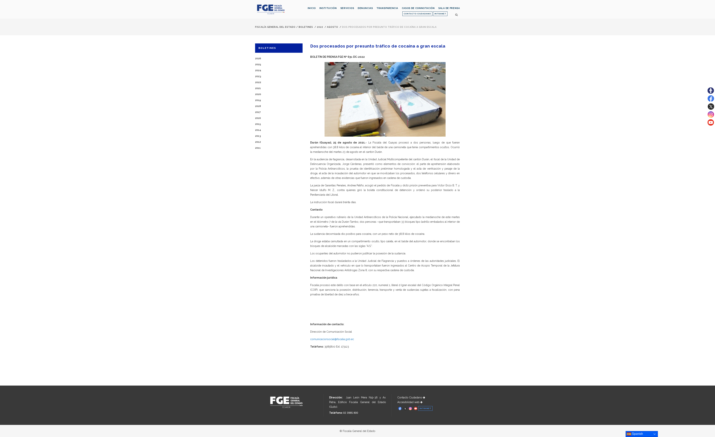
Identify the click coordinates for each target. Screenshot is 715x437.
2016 (258, 118)
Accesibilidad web (408, 402)
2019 (258, 100)
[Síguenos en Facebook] (711, 100)
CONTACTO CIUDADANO (417, 14)
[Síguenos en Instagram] (711, 116)
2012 (258, 142)
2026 (258, 58)
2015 (258, 124)
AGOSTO (332, 27)
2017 (258, 112)
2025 (258, 64)
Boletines (306, 27)
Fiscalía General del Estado (275, 27)
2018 (258, 106)
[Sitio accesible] (711, 92)
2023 (258, 76)
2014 (258, 130)
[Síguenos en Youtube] (711, 124)
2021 (258, 88)
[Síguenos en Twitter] (711, 108)
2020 (258, 94)
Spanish (637, 433)
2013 (258, 136)
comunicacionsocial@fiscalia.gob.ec (332, 339)
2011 (258, 147)
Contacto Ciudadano (410, 397)
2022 (320, 27)
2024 (258, 70)
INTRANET (440, 14)
